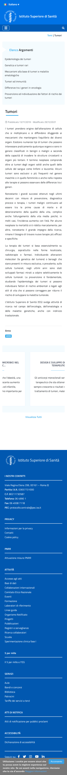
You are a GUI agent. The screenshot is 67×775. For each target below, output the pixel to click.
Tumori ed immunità (15, 81)
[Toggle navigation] (5, 28)
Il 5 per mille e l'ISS (15, 662)
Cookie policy (11, 537)
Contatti (9, 533)
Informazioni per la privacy (19, 528)
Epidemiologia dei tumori (18, 59)
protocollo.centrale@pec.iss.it (25, 507)
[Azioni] (5, 4)
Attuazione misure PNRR (18, 558)
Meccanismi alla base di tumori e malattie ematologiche (27, 73)
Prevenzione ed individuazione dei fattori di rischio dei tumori (33, 96)
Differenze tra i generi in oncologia (23, 88)
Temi (49, 35)
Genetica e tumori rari (16, 65)
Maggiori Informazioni (36, 771)
